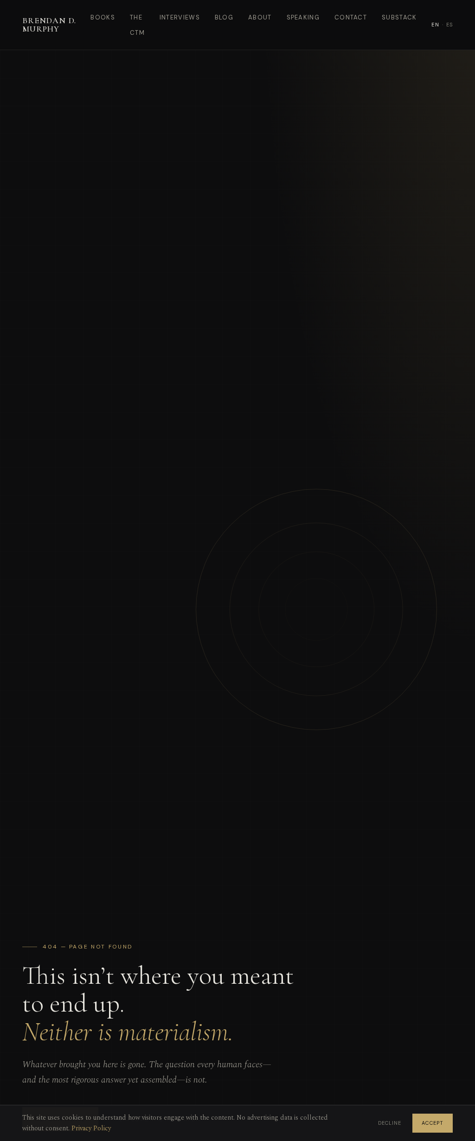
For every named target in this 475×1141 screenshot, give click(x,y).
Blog (224, 17)
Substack (399, 17)
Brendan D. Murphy (49, 24)
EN (435, 24)
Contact (350, 17)
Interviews (180, 17)
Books (102, 17)
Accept (432, 1123)
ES (449, 24)
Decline (390, 1123)
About (260, 17)
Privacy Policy (91, 1128)
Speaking (303, 17)
